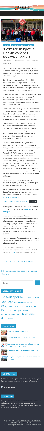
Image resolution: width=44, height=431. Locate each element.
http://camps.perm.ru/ (11, 197)
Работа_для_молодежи (10, 314)
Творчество (28, 313)
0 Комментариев (32, 61)
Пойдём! (30, 45)
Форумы (7, 318)
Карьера (7, 302)
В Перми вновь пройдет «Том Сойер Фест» (19, 272)
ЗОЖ (25, 297)
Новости (6, 45)
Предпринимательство (25, 310)
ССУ (20, 314)
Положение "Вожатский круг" (15, 201)
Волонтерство (7, 63)
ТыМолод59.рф (19, 61)
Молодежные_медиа (23, 302)
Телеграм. (7, 212)
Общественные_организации (18, 306)
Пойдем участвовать (18, 45)
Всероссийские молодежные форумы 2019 (22, 350)
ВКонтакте (28, 209)
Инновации (33, 297)
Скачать (33, 201)
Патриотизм (9, 310)
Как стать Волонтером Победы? (17, 261)
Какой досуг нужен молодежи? (18, 331)
